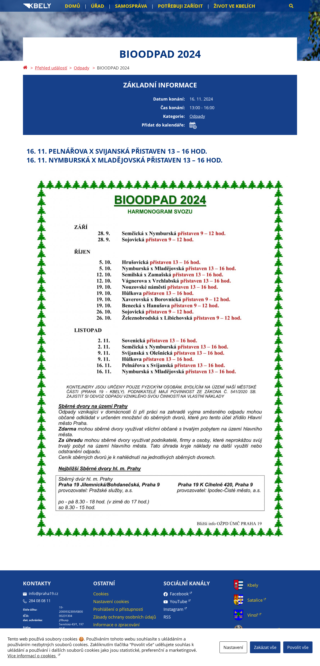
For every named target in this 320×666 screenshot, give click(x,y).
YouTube (178, 601)
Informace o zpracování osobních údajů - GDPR (116, 627)
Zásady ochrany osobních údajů (124, 617)
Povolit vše (298, 647)
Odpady (81, 68)
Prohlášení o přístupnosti (118, 609)
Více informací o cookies (32, 656)
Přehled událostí (51, 68)
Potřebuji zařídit (180, 6)
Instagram (173, 609)
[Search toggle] (291, 6)
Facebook (179, 594)
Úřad (97, 6)
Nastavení (233, 647)
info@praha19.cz (43, 593)
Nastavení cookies (111, 601)
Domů (72, 6)
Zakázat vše (265, 647)
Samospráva (131, 6)
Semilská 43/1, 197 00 (71, 626)
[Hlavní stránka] (25, 68)
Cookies (101, 594)
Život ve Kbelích (234, 6)
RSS (167, 617)
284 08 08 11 (40, 600)
